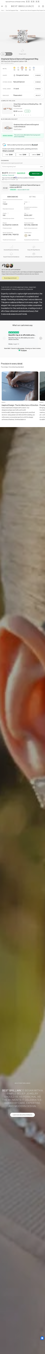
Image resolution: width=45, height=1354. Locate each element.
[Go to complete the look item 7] (28, 115)
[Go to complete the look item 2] (17, 115)
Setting (32, 197)
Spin (3, 54)
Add (28, 111)
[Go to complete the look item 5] (24, 115)
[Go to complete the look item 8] (31, 115)
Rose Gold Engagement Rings (12, 10)
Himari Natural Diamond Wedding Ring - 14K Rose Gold (28, 105)
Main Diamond (12, 197)
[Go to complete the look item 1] (14, 115)
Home (2, 10)
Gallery (9, 54)
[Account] (39, 6)
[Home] (22, 6)
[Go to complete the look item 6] (26, 115)
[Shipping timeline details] (17, 179)
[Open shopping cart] (43, 6)
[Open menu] (2, 6)
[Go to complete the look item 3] (19, 115)
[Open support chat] (42, 1338)
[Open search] (6, 6)
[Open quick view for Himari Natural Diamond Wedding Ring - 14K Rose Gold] (7, 108)
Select (38, 95)
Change (38, 75)
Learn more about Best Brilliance (22, 1114)
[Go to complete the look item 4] (21, 115)
